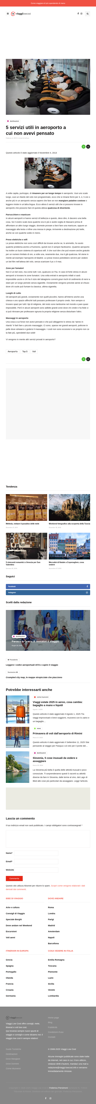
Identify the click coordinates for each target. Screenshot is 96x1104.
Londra (51, 913)
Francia (9, 984)
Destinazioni (11, 1054)
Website (10, 870)
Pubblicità (52, 1027)
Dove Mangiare (13, 1059)
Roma (51, 907)
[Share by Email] (88, 147)
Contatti (51, 1037)
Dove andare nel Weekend (19, 925)
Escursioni (11, 931)
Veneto (51, 990)
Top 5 (25, 351)
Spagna (9, 966)
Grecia (9, 960)
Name (9, 853)
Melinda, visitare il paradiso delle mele (22, 524)
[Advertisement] (48, 37)
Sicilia (51, 984)
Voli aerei (10, 937)
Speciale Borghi (14, 919)
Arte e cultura (12, 907)
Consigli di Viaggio (15, 913)
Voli (34, 351)
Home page (53, 1018)
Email (9, 861)
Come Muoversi (13, 1068)
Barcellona (53, 943)
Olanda (9, 978)
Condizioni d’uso (55, 1032)
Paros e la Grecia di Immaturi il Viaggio (35, 641)
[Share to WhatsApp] (84, 147)
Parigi (51, 919)
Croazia (9, 990)
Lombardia (53, 996)
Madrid (51, 925)
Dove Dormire (12, 1064)
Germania (11, 996)
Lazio (50, 978)
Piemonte (52, 972)
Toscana (52, 966)
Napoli (51, 937)
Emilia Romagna (56, 960)
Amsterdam (54, 931)
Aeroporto (13, 351)
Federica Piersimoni (58, 1088)
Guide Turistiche (13, 1049)
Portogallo (11, 972)
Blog (50, 1022)
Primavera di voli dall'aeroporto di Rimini (57, 733)
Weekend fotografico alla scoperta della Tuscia (69, 524)
